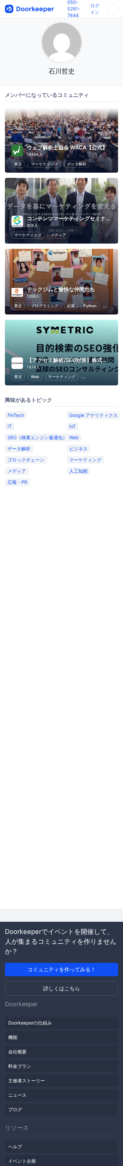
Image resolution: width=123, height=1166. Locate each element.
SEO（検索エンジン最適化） (37, 437)
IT (10, 426)
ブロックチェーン (26, 460)
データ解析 (77, 164)
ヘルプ (15, 1146)
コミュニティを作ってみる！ (62, 969)
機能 (12, 1037)
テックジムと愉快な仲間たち (61, 289)
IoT (72, 426)
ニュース (17, 1095)
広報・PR (17, 482)
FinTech (16, 415)
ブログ (15, 1109)
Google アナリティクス (93, 415)
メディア (58, 234)
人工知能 (78, 471)
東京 (18, 164)
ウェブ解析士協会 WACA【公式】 (67, 147)
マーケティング (44, 164)
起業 (71, 305)
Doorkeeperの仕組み (30, 1023)
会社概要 (17, 1051)
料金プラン (19, 1066)
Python (89, 305)
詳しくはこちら (61, 988)
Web (35, 376)
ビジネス (78, 448)
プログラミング (44, 305)
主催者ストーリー (26, 1080)
